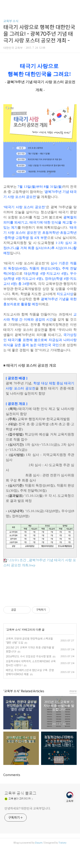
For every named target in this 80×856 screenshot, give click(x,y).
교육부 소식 (10, 21)
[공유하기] (20, 610)
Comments (11, 775)
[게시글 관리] (25, 610)
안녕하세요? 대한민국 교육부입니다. (27, 808)
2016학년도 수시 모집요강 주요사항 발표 (28, 656)
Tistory (62, 842)
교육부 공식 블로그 (20, 793)
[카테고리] (5, 5)
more (73, 691)
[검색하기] (74, 5)
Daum (38, 842)
